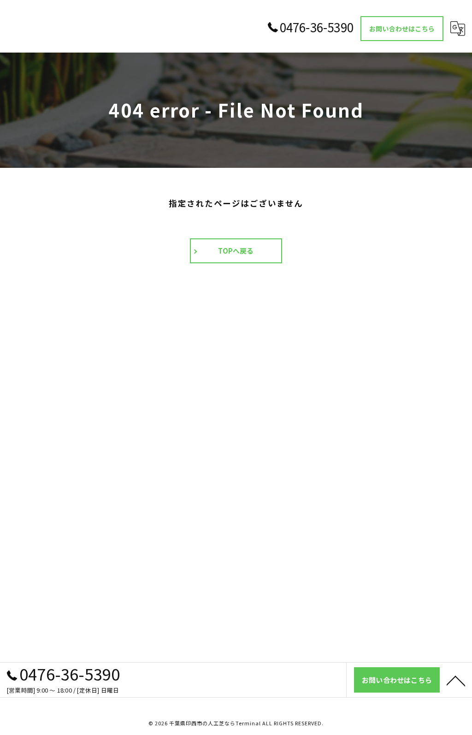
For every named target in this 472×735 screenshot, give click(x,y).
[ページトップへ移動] (456, 680)
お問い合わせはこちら (402, 28)
